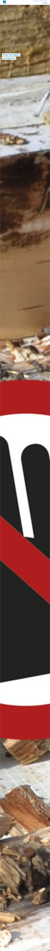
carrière (45, 0)
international (36, 0)
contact (41, 0)
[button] (43, 3)
